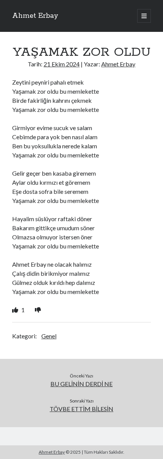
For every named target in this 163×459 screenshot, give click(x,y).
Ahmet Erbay (35, 15)
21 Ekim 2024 (62, 64)
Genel (48, 336)
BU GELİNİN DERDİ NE (81, 383)
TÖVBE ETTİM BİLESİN (81, 408)
